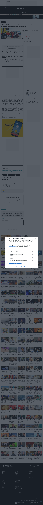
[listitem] (21, 249)
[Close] (36, 238)
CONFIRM (15, 263)
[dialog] (21, 252)
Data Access (21, 266)
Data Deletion (17, 266)
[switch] (32, 251)
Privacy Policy (26, 266)
